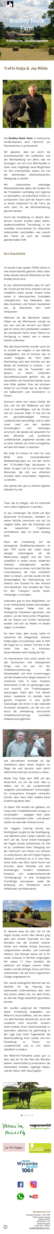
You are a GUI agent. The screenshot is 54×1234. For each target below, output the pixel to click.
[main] (27, 30)
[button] (3, 4)
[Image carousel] (27, 1099)
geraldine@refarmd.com (39, 1228)
